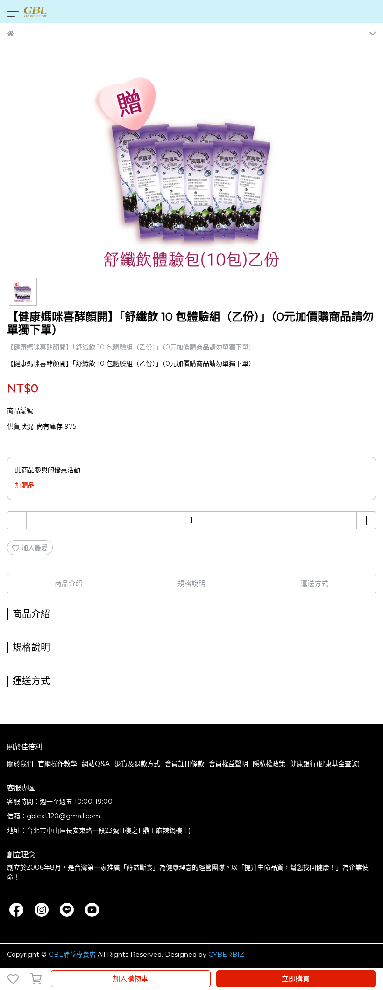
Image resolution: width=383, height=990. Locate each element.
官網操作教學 (57, 764)
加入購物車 (130, 978)
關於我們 (20, 764)
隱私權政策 (269, 764)
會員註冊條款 (184, 764)
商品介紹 (69, 583)
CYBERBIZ (226, 954)
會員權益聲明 (228, 764)
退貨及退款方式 (137, 764)
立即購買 (296, 978)
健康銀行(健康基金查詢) (325, 764)
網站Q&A (96, 764)
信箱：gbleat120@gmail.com (53, 816)
